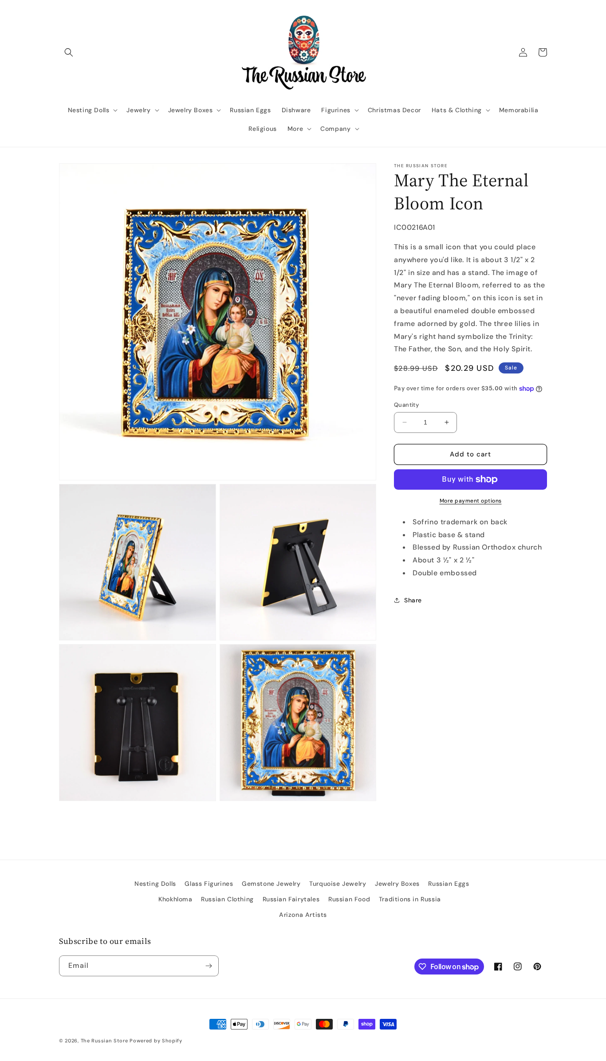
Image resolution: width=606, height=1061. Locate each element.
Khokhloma (175, 899)
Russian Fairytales (291, 899)
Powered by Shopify (156, 1040)
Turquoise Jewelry (337, 884)
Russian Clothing (227, 899)
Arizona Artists (303, 915)
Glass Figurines (209, 884)
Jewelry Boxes (397, 884)
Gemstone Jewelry (271, 884)
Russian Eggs (448, 884)
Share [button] (413, 600)
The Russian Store (104, 1040)
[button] (69, 52)
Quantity (406, 405)
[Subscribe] (208, 965)
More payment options (471, 500)
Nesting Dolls (155, 884)
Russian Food (349, 899)
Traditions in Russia (410, 899)
